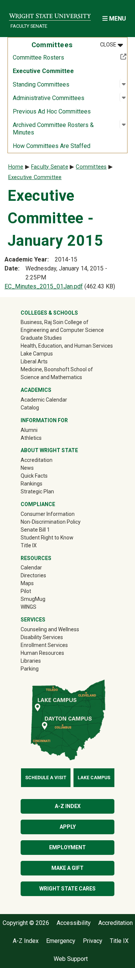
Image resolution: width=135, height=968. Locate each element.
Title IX (29, 545)
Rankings (31, 484)
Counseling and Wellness (50, 629)
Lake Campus (37, 354)
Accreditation (36, 460)
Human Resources (42, 653)
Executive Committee (43, 71)
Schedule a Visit (45, 777)
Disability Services (42, 637)
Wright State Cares (67, 889)
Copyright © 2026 (26, 923)
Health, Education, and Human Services (67, 346)
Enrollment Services (44, 645)
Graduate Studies (41, 338)
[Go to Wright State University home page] (50, 13)
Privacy (92, 941)
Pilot (26, 591)
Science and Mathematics (51, 377)
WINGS (28, 607)
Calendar (31, 568)
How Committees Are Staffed (51, 145)
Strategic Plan (37, 491)
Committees (91, 167)
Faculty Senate (28, 26)
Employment (67, 847)
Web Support (71, 959)
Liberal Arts (34, 361)
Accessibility (74, 923)
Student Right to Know (47, 538)
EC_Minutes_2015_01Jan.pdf (43, 286)
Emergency (60, 941)
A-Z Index (68, 806)
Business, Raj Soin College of (54, 322)
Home (16, 167)
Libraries (31, 661)
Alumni (40, 430)
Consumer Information (48, 514)
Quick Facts (34, 476)
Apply (68, 827)
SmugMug (44, 599)
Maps (27, 583)
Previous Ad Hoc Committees (52, 111)
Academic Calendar (44, 400)
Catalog (30, 408)
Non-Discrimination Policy (51, 522)
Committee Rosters (63, 57)
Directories (33, 575)
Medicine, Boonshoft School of (57, 369)
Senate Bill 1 (35, 530)
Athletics (42, 438)
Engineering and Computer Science (62, 330)
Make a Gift (67, 868)
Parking (30, 669)
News (27, 468)
